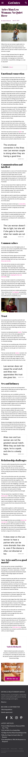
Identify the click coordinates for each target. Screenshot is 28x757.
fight (20, 131)
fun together (15, 292)
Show (11, 67)
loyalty (19, 332)
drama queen (4, 495)
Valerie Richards (14, 647)
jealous (17, 353)
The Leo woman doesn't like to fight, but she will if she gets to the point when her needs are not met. (14, 231)
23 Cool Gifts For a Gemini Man (11, 730)
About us (3, 702)
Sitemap (21, 748)
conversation (22, 204)
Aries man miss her (6, 261)
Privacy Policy (14, 748)
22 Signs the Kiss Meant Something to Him (14, 732)
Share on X (21, 159)
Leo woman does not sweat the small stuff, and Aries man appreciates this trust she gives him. (13, 371)
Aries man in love (16, 627)
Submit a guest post (6, 712)
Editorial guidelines (6, 709)
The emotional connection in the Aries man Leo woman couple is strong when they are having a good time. (14, 150)
